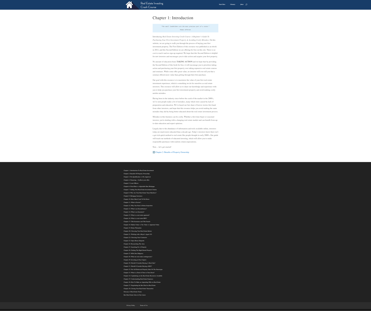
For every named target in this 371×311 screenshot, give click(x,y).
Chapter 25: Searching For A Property (135, 247)
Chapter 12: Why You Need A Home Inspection (138, 205)
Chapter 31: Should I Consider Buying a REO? (138, 266)
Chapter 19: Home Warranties (133, 228)
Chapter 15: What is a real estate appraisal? (137, 215)
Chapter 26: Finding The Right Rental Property (138, 250)
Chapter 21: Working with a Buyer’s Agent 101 (138, 234)
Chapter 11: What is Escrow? (132, 202)
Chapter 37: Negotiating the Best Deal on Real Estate (140, 285)
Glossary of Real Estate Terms (133, 292)
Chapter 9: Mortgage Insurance (133, 196)
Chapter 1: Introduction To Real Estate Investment (139, 170)
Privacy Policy (131, 305)
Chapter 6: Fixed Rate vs (131, 186)
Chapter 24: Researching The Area (134, 244)
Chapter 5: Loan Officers (131, 183)
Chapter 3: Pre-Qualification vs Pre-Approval (137, 177)
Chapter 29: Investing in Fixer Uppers (135, 260)
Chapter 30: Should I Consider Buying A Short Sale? (139, 263)
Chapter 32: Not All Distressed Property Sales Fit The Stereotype (143, 269)
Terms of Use (144, 305)
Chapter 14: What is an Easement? (134, 212)
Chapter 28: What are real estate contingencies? (138, 257)
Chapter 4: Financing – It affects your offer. (137, 180)
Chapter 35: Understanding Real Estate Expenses (138, 279)
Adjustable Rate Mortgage (147, 186)
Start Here (222, 4)
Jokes (241, 4)
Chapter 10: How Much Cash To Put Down (136, 199)
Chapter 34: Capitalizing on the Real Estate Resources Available (143, 276)
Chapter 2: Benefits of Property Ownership (172, 152)
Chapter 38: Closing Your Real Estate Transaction (138, 288)
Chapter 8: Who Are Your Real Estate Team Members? (140, 193)
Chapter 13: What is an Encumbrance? (135, 209)
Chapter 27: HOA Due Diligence (133, 253)
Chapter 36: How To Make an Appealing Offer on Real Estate (142, 282)
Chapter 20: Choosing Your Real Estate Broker (138, 231)
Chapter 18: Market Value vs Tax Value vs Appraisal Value (141, 225)
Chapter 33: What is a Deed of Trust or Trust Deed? (139, 272)
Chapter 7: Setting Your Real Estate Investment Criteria (140, 189)
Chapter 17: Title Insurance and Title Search (137, 221)
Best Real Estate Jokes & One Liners (135, 295)
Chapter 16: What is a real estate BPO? (135, 218)
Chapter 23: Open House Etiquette (134, 241)
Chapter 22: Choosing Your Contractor (135, 237)
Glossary (232, 4)
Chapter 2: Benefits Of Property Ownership (137, 174)
